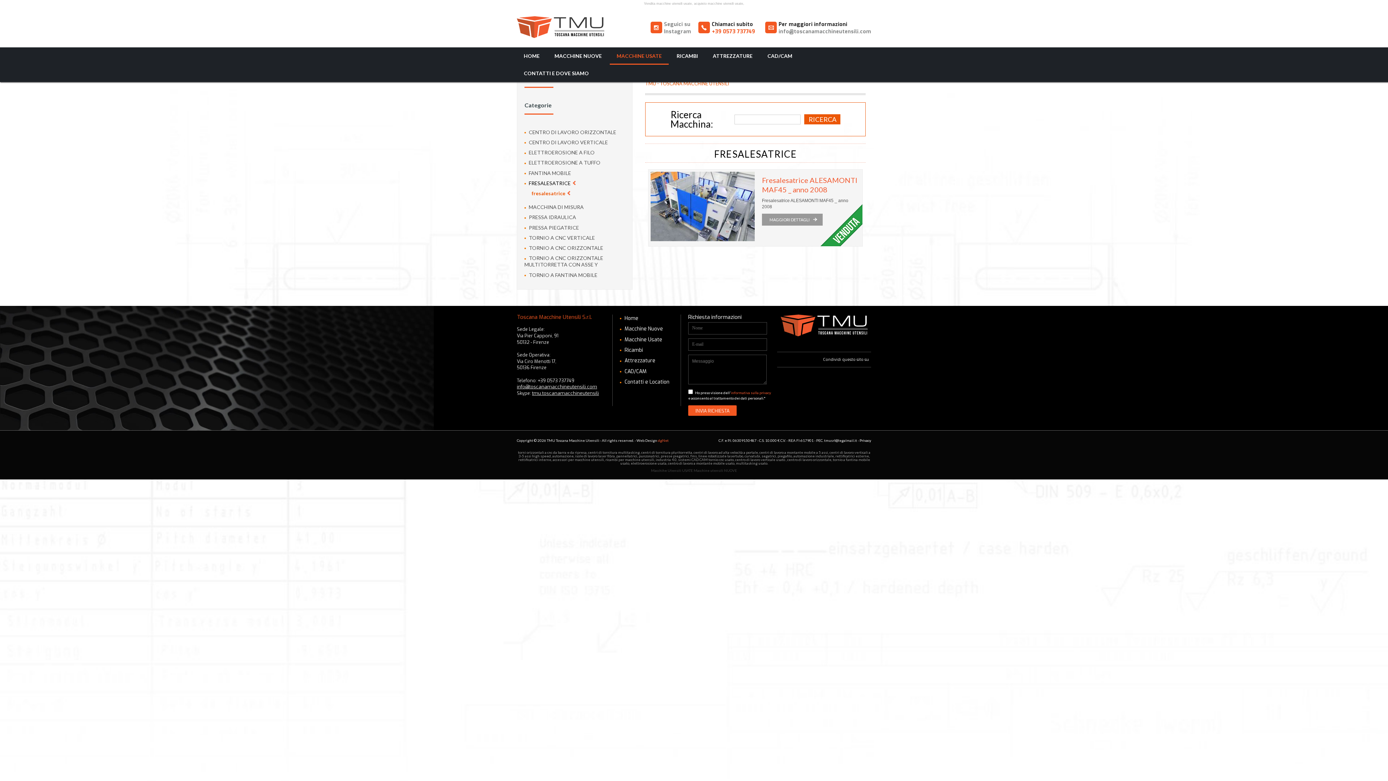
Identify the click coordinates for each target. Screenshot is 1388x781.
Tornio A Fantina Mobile (562, 275)
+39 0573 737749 (733, 31)
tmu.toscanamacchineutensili (565, 393)
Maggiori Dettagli (790, 219)
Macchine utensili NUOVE (715, 470)
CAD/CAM (779, 56)
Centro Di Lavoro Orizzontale (572, 132)
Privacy (865, 440)
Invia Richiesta (712, 411)
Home (532, 56)
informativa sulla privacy (751, 392)
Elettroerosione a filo (561, 152)
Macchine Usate (639, 56)
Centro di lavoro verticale (568, 142)
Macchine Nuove (578, 56)
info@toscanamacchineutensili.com (825, 31)
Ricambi (687, 56)
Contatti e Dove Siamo (556, 73)
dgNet (663, 440)
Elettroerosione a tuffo (564, 162)
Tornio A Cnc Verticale (561, 238)
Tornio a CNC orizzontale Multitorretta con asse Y (563, 261)
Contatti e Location (646, 382)
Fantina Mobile (549, 173)
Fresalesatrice (550, 183)
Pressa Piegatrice (553, 228)
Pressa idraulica (552, 217)
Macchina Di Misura (556, 207)
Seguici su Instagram (677, 28)
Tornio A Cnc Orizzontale (565, 248)
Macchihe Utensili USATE (672, 470)
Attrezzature (733, 56)
